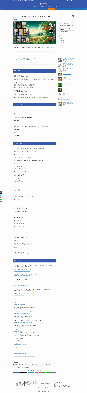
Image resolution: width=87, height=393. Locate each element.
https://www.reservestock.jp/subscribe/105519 (22, 313)
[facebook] (65, 0)
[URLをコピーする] (52, 372)
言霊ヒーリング (21, 364)
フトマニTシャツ (55, 383)
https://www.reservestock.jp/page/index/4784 (22, 253)
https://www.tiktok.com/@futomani (20, 353)
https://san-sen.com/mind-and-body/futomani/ (22, 271)
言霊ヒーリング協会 (41, 389)
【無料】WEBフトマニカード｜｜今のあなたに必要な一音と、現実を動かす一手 (68, 64)
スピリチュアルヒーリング (46, 364)
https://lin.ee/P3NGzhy (18, 308)
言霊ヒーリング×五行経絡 (20, 383)
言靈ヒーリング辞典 (19, 385)
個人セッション (27, 385)
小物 (54, 384)
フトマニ (16, 19)
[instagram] (66, 0)
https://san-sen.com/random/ (19, 295)
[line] (67, 0)
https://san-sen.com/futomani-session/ (20, 285)
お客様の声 (35, 381)
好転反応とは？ (65, 93)
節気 (22, 367)
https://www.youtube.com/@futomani (20, 340)
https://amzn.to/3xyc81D (18, 326)
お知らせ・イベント (63, 51)
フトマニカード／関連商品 (57, 382)
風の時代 (26, 364)
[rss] (70, 0)
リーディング (62, 40)
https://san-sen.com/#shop (18, 331)
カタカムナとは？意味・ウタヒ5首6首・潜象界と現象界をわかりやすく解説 (68, 84)
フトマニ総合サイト (19, 382)
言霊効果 (33, 364)
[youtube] (69, 0)
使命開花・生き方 (62, 44)
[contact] (71, 0)
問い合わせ (47, 387)
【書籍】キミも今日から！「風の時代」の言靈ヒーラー (61, 385)
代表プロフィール (41, 388)
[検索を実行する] (73, 16)
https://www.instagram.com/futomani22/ (21, 344)
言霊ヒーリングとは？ (19, 384)
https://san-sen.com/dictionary (19, 304)
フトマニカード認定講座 (28, 383)
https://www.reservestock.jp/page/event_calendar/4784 (24, 280)
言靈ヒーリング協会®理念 (63, 23)
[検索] (73, 0)
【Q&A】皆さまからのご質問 (64, 31)
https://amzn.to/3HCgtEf (18, 317)
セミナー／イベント (28, 382)
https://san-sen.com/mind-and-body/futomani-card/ (23, 322)
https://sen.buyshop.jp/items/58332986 (23, 59)
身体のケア (16, 364)
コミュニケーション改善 (17, 367)
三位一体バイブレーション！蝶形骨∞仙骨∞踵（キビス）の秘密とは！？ (68, 59)
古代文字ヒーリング (38, 364)
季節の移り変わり (26, 367)
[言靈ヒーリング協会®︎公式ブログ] (43, 3)
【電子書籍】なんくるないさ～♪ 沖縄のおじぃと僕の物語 (62, 386)
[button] (16, 372)
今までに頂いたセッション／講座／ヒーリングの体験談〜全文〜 (42, 383)
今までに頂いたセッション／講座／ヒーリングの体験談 (66, 29)
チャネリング (62, 42)
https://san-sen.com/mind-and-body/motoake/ (22, 275)
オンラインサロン (27, 384)
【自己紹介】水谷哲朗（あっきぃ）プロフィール (66, 26)
